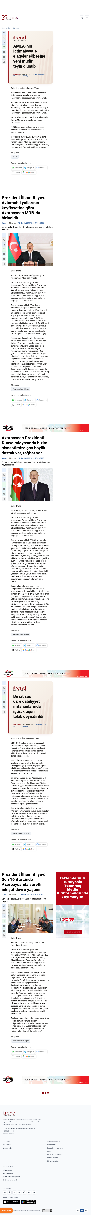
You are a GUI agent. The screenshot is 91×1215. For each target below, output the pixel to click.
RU (86, 1210)
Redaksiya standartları (55, 1154)
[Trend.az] (10, 17)
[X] (14, 1192)
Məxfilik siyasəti (8, 1173)
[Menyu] (87, 17)
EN (78, 1210)
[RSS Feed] (34, 1192)
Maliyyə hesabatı (53, 1161)
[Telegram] (24, 1192)
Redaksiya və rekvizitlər (55, 1148)
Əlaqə (49, 1151)
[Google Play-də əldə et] (28, 1202)
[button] (4, 33)
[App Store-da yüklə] (11, 1202)
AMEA (15, 157)
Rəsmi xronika (7, 1148)
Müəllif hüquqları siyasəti (11, 1176)
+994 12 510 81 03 (8, 1131)
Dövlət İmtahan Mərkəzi (21, 833)
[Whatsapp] (5, 1192)
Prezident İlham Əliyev (21, 389)
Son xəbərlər (7, 1145)
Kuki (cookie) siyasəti (10, 1180)
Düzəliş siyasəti (52, 1158)
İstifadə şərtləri (8, 1170)
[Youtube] (19, 1192)
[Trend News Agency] (9, 1113)
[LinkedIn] (29, 1192)
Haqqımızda (51, 1145)
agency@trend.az (8, 1133)
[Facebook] (10, 1192)
